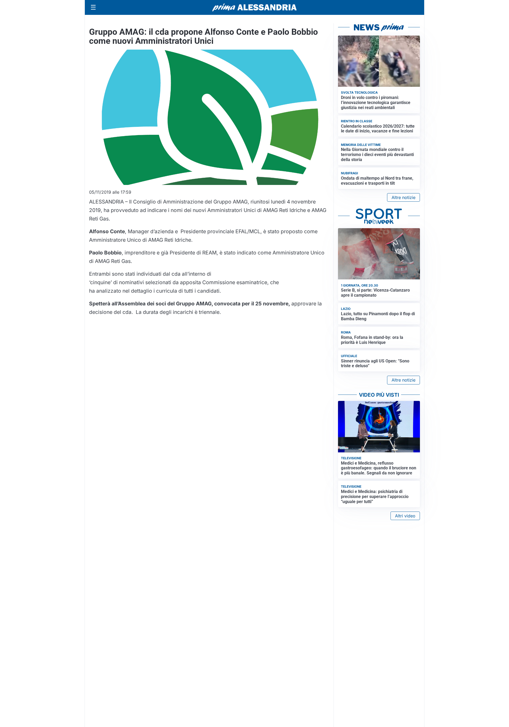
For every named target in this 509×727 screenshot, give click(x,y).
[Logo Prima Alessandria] (254, 7)
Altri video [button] (405, 515)
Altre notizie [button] (403, 197)
